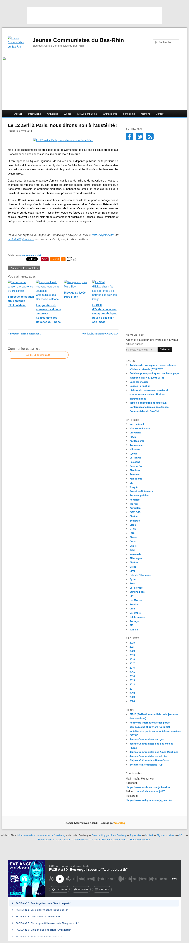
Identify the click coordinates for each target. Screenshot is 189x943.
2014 (132, 676)
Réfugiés (135, 499)
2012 (132, 684)
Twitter (139, 136)
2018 (132, 659)
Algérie (134, 562)
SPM (132, 571)
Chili (132, 608)
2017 (132, 663)
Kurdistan (135, 508)
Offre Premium (81, 839)
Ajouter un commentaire (38, 355)
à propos (104, 889)
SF (131, 625)
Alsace (133, 537)
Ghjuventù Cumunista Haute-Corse (149, 760)
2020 (132, 651)
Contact (160, 113)
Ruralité (134, 604)
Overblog (119, 823)
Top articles (135, 835)
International (34, 113)
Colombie (135, 612)
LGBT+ (134, 545)
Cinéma (134, 516)
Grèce (133, 566)
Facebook (129, 136)
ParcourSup (136, 466)
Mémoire (145, 113)
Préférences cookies (140, 839)
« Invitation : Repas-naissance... (24, 333)
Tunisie (134, 629)
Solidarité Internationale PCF (146, 764)
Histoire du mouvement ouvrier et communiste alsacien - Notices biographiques (149, 394)
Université (52, 113)
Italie (132, 550)
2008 (132, 701)
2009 (132, 697)
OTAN (133, 529)
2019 (132, 655)
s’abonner (61, 889)
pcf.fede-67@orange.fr (21, 239)
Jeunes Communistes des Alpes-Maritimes (154, 752)
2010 (132, 693)
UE (131, 482)
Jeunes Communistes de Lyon (147, 739)
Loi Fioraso (136, 587)
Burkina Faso (137, 591)
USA (132, 533)
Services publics (139, 495)
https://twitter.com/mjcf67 (150, 791)
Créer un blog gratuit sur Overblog (109, 835)
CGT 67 (134, 735)
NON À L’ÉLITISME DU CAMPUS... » (100, 333)
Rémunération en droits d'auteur (54, 839)
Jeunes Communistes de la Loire (148, 756)
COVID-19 (135, 512)
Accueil (18, 113)
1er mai (134, 504)
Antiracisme (136, 445)
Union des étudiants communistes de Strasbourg (40, 835)
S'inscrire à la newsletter (24, 267)
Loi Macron (136, 600)
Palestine (135, 461)
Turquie (134, 487)
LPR (132, 596)
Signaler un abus (165, 835)
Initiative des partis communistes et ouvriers (155, 731)
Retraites (135, 474)
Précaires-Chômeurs (141, 491)
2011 (132, 688)
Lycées (67, 113)
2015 (132, 672)
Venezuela (135, 554)
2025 (132, 642)
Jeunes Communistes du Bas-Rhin (78, 40)
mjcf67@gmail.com (103, 235)
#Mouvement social (30, 255)
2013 (132, 680)
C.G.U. (181, 835)
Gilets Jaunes (137, 617)
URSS (133, 524)
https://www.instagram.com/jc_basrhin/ (149, 800)
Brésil (133, 583)
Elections (135, 470)
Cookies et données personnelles (109, 839)
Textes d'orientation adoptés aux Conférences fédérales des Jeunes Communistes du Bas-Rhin (149, 407)
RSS (150, 136)
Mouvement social (87, 113)
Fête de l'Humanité (140, 575)
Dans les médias (139, 382)
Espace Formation (140, 386)
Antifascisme (110, 113)
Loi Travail (136, 457)
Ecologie (135, 520)
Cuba (132, 541)
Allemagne (136, 558)
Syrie (132, 579)
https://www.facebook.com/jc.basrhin (148, 787)
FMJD (133, 436)
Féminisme (129, 113)
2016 (132, 667)
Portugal (134, 621)
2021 (132, 646)
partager (83, 889)
